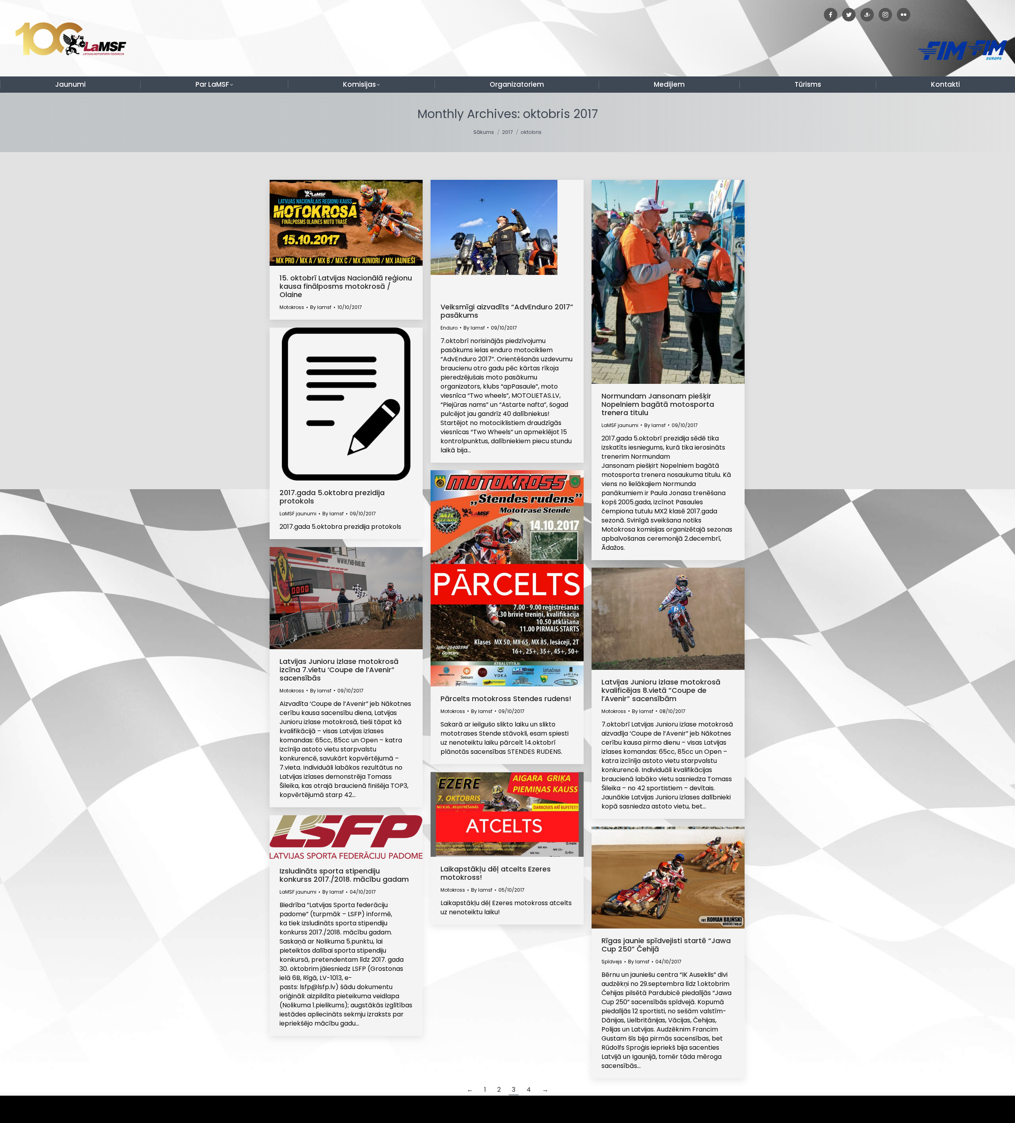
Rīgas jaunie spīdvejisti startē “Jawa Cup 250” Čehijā (666, 945)
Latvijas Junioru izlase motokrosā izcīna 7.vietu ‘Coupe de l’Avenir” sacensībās (339, 669)
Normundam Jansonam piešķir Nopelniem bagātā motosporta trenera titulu (657, 404)
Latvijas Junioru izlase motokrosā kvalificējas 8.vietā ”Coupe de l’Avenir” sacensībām (660, 690)
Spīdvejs (611, 961)
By (320, 307)
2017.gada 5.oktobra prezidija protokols (332, 497)
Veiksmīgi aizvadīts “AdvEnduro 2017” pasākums (506, 311)
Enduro (449, 327)
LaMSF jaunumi (619, 425)
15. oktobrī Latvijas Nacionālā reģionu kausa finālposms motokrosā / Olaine (346, 286)
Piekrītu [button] (991, 1109)
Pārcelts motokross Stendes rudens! (505, 699)
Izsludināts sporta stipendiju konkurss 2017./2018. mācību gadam (344, 875)
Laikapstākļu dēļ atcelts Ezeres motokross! (495, 873)
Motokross (292, 307)
